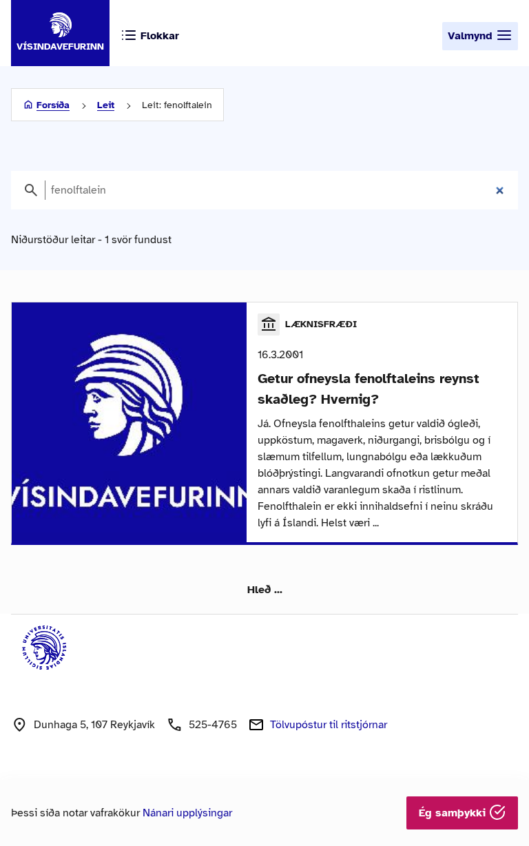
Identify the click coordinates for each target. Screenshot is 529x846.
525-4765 (213, 725)
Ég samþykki (454, 813)
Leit (105, 105)
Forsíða (53, 105)
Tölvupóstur (328, 725)
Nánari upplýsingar (187, 813)
